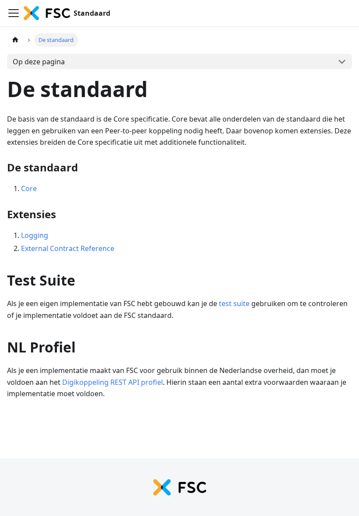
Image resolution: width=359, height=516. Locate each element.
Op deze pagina (39, 61)
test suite (234, 303)
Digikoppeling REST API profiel (112, 382)
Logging (34, 235)
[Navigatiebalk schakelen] (13, 13)
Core (29, 188)
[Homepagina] (15, 40)
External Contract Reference (67, 248)
